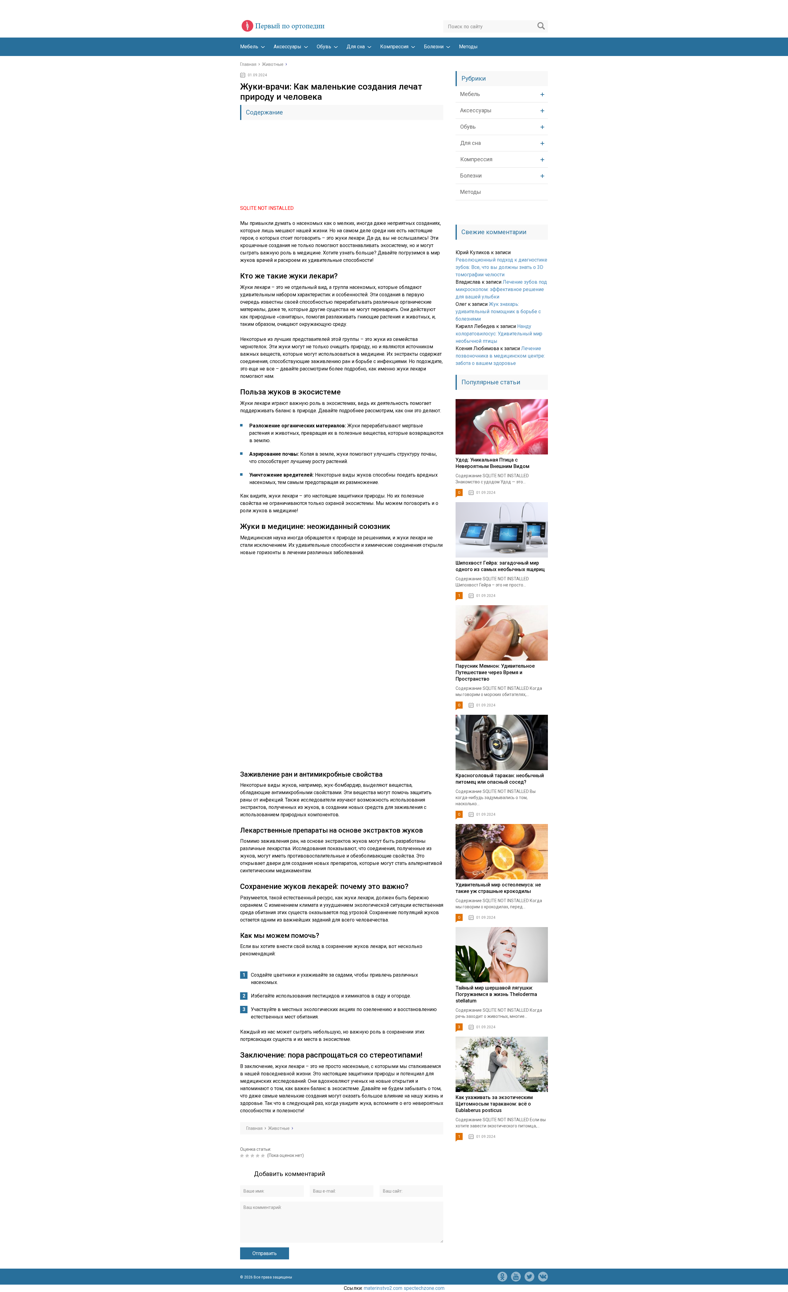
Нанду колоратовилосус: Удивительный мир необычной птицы (499, 333)
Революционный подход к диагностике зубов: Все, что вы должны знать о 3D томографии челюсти (501, 267)
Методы (468, 47)
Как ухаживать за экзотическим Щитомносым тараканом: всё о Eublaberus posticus (494, 1103)
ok (502, 1277)
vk (543, 1277)
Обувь (324, 47)
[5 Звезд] (263, 1156)
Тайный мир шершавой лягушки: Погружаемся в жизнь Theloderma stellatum (496, 994)
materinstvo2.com (383, 1288)
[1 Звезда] (242, 1156)
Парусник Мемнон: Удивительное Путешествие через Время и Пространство (495, 672)
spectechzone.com (424, 1288)
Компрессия (394, 47)
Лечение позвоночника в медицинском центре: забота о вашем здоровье (500, 356)
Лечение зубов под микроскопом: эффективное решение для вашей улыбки (501, 289)
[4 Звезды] (258, 1156)
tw (529, 1277)
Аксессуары (287, 47)
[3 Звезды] (253, 1156)
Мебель (249, 47)
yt (516, 1277)
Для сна (356, 47)
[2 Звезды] (248, 1156)
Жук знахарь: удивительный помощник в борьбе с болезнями (498, 311)
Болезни (434, 47)
